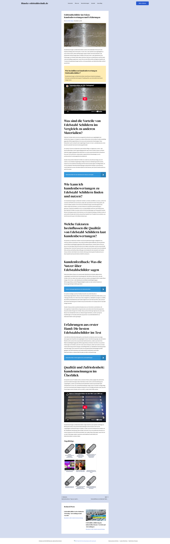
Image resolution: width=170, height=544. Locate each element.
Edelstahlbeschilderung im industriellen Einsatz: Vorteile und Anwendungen (96, 525)
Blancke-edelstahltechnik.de (34, 3)
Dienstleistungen (85, 3)
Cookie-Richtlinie (124, 541)
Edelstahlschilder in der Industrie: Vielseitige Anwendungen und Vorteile (74, 513)
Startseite (70, 3)
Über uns (77, 3)
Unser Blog (99, 3)
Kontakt (93, 3)
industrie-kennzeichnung (77, 518)
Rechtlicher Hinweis (133, 541)
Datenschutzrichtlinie (113, 541)
